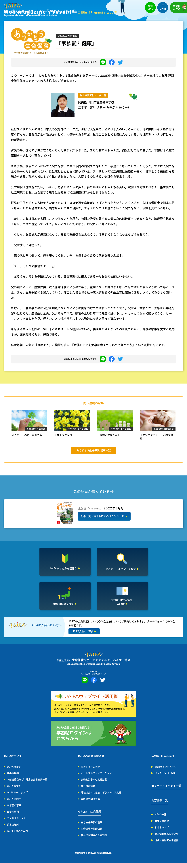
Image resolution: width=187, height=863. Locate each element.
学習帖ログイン (178, 8)
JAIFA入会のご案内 (17, 831)
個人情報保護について (166, 834)
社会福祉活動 (88, 786)
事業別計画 (13, 812)
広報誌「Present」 (163, 756)
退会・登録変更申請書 (166, 840)
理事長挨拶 (13, 773)
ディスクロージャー (17, 818)
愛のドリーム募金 (90, 767)
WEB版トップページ (166, 767)
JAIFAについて (13, 756)
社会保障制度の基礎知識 (94, 835)
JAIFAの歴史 (14, 786)
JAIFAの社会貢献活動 (91, 756)
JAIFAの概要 (14, 767)
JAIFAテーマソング (17, 792)
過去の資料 (13, 825)
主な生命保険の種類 (91, 822)
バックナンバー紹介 (165, 773)
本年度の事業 (14, 805)
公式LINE (150, 7)
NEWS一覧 (160, 814)
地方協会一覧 (159, 800)
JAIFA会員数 (14, 799)
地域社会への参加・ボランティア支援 (101, 792)
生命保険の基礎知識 (91, 829)
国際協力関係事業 (90, 799)
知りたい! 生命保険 (89, 811)
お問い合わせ (162, 821)
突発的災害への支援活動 (94, 779)
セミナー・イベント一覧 (166, 785)
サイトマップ (162, 827)
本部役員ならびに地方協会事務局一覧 (27, 779)
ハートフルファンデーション (96, 773)
